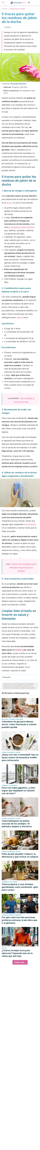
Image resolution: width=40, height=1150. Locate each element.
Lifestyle (4, 9)
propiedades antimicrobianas (22, 227)
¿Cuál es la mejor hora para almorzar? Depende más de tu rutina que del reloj (17, 953)
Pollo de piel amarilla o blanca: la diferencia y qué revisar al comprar (20, 855)
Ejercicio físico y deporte (12, 915)
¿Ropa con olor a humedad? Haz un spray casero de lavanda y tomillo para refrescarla (20, 757)
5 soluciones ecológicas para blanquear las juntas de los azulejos (22, 567)
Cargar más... (20, 962)
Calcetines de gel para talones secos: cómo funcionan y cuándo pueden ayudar (19, 724)
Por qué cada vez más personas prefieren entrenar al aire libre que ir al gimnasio (19, 920)
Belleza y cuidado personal (12, 719)
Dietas (4, 948)
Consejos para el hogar (17, 9)
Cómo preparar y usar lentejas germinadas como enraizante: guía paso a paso (20, 887)
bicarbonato (30, 524)
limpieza (19, 650)
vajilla (18, 317)
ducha (9, 203)
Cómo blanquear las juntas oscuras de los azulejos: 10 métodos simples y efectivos (17, 824)
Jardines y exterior (9, 785)
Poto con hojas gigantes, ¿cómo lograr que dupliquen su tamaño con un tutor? (18, 790)
